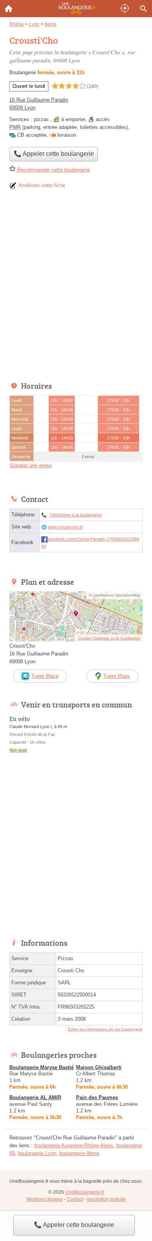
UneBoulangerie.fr (84, 1192)
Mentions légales (45, 1199)
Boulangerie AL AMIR (35, 1097)
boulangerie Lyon (37, 1153)
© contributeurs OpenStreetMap (114, 595)
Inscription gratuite (106, 1199)
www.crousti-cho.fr (65, 527)
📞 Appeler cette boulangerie (74, 1224)
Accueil (8, 8)
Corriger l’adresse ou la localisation (109, 638)
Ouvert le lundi (28, 86)
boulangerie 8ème (79, 1153)
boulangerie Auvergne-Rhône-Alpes (73, 1145)
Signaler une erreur (30, 465)
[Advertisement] (76, 288)
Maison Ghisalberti (99, 1067)
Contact (75, 1199)
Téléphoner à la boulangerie (75, 514)
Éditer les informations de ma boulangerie (105, 1029)
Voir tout (18, 750)
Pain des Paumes (97, 1097)
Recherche (143, 8)
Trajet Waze (44, 676)
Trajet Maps (116, 676)
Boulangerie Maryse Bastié (41, 1067)
